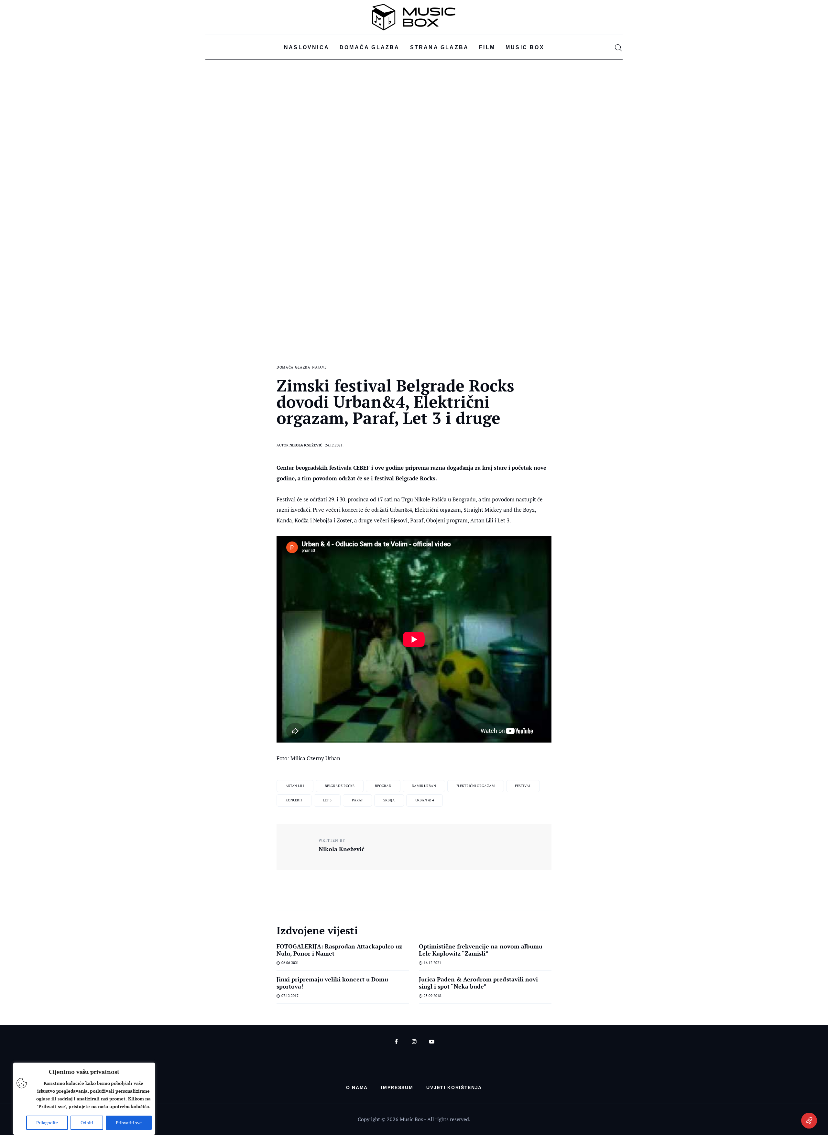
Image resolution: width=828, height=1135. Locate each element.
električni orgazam (475, 786)
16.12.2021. (433, 962)
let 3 (327, 800)
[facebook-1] (396, 1041)
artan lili (295, 786)
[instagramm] (414, 1041)
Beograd (383, 786)
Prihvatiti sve (129, 1122)
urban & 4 (424, 800)
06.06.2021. (290, 962)
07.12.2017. (290, 995)
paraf (357, 800)
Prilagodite (47, 1122)
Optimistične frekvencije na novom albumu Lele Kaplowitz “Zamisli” (480, 950)
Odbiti (87, 1122)
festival (523, 786)
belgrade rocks (339, 786)
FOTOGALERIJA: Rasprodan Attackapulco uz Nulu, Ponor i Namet (339, 950)
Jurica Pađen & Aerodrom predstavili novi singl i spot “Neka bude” (478, 983)
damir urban (424, 786)
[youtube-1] (431, 1041)
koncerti (294, 800)
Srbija (389, 800)
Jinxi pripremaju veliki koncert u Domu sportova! (332, 983)
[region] (84, 1099)
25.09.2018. (433, 995)
